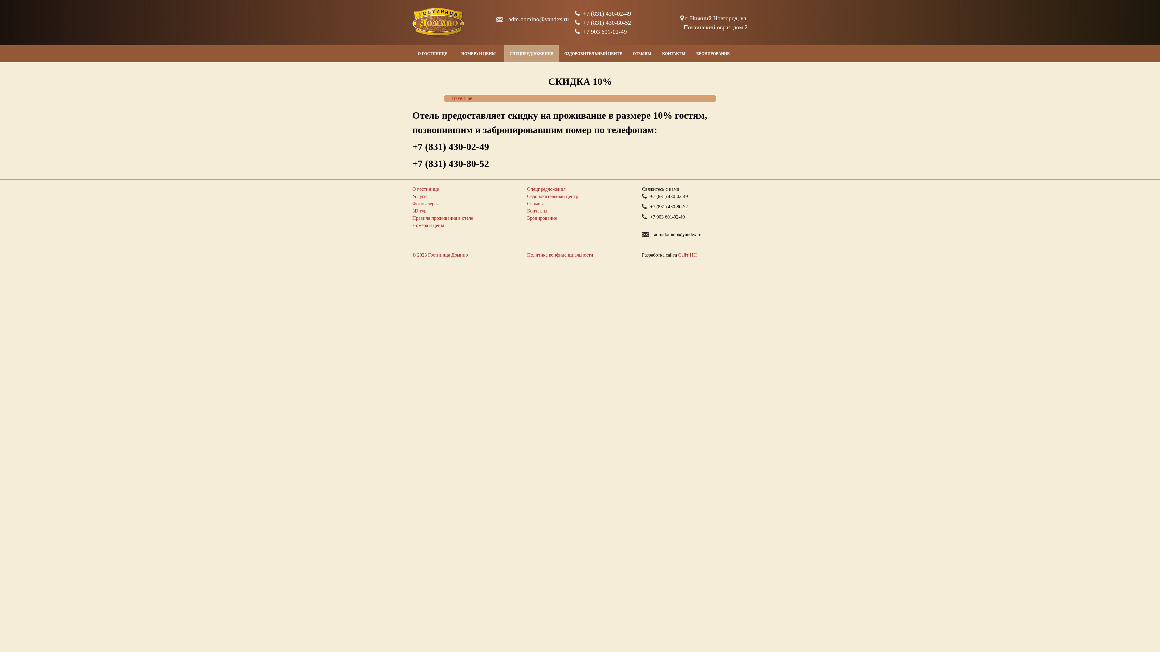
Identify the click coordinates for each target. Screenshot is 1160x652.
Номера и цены (478, 53)
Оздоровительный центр (593, 53)
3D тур (419, 210)
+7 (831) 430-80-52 (607, 22)
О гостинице (432, 53)
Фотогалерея (425, 203)
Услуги (419, 196)
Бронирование (713, 53)
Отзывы (642, 53)
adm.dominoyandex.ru (538, 19)
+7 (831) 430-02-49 (607, 13)
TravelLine (461, 98)
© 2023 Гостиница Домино (440, 254)
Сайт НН (687, 254)
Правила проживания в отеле (442, 218)
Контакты (673, 53)
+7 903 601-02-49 (605, 31)
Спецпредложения (531, 53)
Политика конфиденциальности (560, 254)
